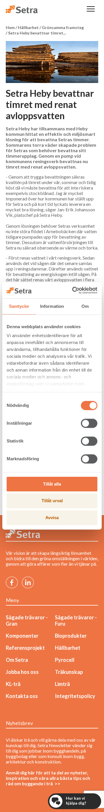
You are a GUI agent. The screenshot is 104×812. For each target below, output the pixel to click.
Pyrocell (65, 660)
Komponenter (22, 636)
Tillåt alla (52, 484)
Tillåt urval (52, 500)
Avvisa (52, 517)
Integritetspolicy (75, 696)
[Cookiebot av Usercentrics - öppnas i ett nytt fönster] (73, 290)
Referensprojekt (25, 648)
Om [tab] (85, 306)
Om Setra (17, 660)
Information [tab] (52, 306)
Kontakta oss (22, 696)
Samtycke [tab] (19, 306)
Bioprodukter (71, 636)
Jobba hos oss (22, 672)
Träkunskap (69, 672)
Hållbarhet (67, 648)
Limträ (62, 684)
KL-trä (13, 684)
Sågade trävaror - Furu (76, 620)
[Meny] (90, 9)
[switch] (89, 423)
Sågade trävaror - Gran (27, 620)
